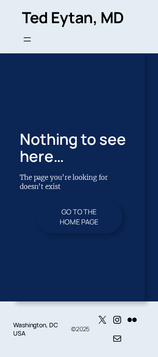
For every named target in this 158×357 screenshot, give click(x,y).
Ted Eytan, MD (73, 17)
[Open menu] (27, 39)
